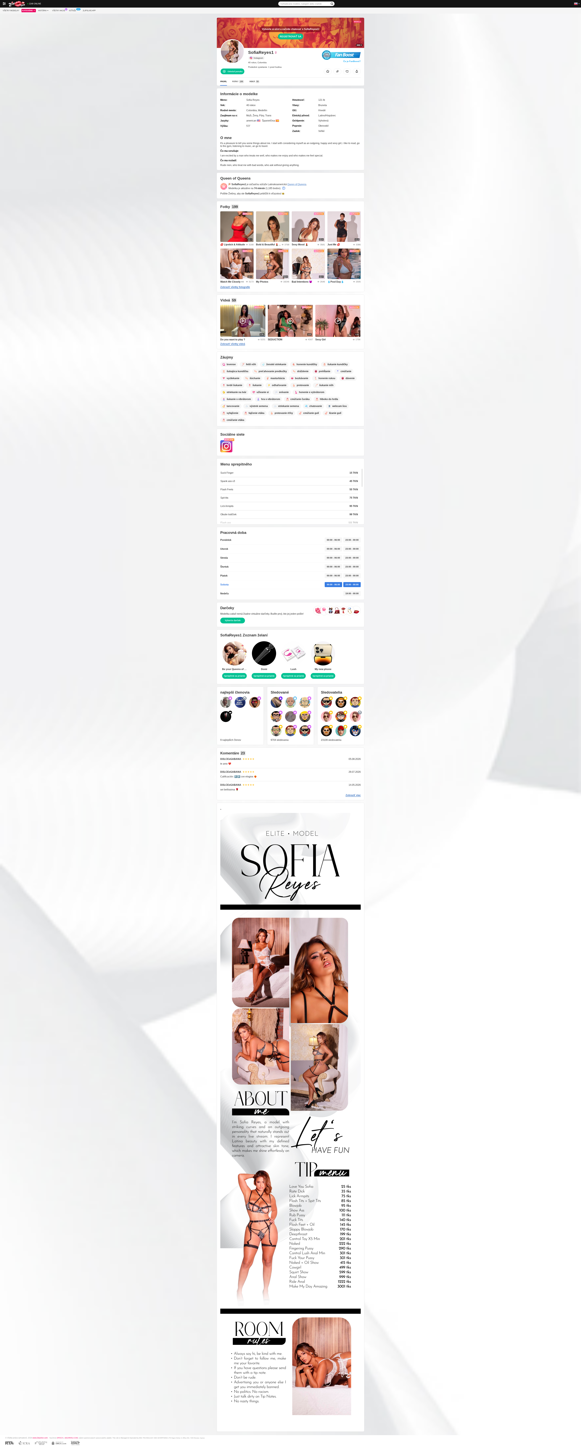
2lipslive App (89, 11)
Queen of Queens (296, 184)
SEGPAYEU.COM (71, 1438)
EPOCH (60, 1438)
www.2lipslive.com (40, 1438)
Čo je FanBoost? (352, 61)
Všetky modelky (11, 11)
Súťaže (72, 11)
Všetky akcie (58, 11)
